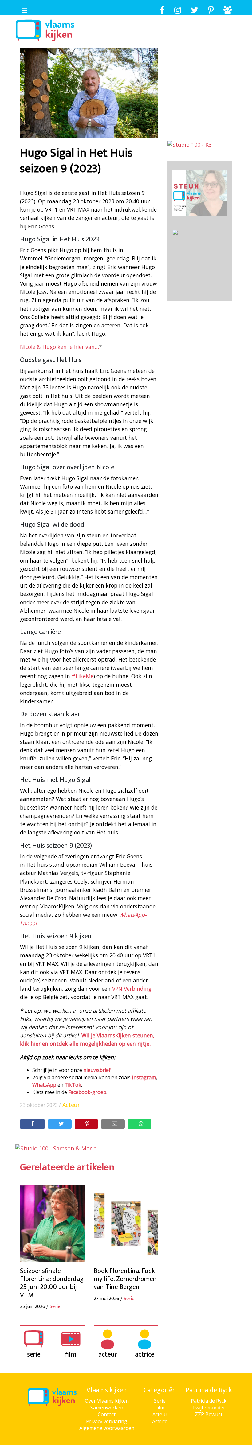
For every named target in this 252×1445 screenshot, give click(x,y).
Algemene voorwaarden (106, 1428)
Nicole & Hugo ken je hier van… (59, 346)
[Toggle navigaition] (21, 9)
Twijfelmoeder (208, 1407)
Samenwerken (106, 1407)
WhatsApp (44, 1084)
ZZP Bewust (208, 1414)
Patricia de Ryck (208, 1400)
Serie (160, 1400)
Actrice (159, 1421)
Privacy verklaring (106, 1421)
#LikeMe (82, 676)
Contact (107, 1414)
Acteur (71, 1104)
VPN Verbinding (132, 988)
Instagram (144, 1077)
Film (159, 1407)
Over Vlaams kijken (107, 1400)
